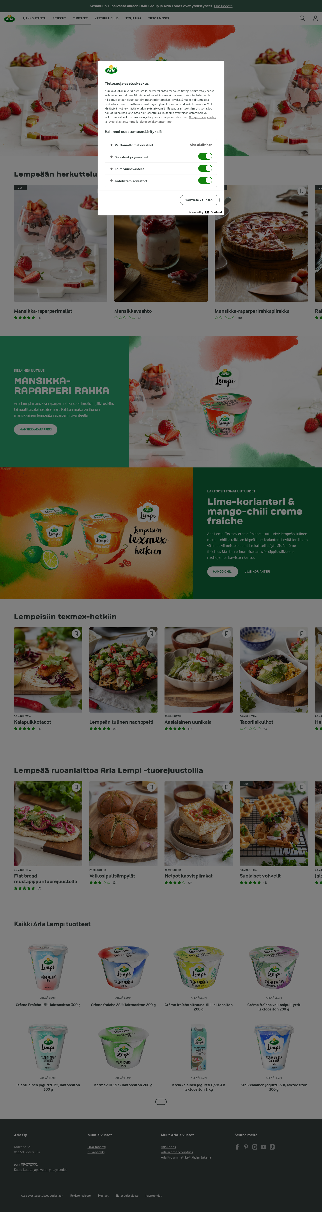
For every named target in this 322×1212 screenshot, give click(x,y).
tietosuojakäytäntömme (156, 121)
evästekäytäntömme (122, 121)
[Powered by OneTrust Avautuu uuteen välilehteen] (205, 212)
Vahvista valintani (199, 200)
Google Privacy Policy (202, 117)
